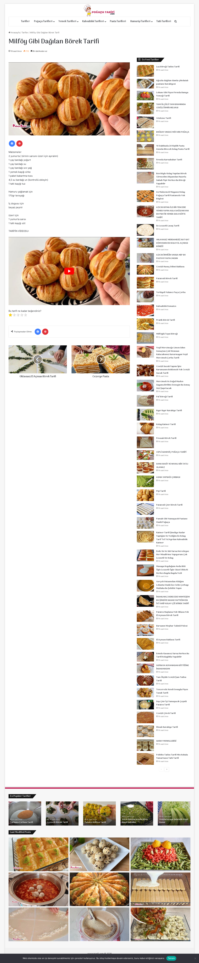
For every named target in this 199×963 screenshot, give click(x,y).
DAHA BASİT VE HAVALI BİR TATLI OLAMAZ (172, 465)
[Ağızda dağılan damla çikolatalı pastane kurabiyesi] (145, 83)
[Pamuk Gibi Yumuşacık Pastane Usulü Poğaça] (145, 523)
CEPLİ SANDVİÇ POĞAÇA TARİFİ (171, 452)
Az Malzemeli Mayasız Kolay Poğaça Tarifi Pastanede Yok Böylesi (170, 195)
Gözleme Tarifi (163, 118)
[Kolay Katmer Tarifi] (145, 428)
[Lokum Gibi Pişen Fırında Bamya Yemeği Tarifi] (145, 95)
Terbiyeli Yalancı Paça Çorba (170, 292)
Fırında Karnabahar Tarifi (169, 160)
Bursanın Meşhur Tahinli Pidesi (171, 626)
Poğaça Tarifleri (43, 21)
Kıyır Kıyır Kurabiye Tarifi (169, 410)
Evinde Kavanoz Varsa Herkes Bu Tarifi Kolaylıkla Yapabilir (172, 655)
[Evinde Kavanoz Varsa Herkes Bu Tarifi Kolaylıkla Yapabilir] (145, 656)
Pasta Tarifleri (118, 21)
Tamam (171, 958)
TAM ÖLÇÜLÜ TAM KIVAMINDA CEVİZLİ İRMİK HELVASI (171, 106)
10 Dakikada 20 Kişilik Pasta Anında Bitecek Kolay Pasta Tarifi (173, 147)
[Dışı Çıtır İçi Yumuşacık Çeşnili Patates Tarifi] (145, 704)
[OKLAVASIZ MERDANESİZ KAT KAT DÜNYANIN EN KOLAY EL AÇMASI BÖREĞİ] (145, 243)
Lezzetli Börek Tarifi (57, 822)
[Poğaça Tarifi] (99, 10)
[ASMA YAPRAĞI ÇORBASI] (145, 481)
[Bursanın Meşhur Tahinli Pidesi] (145, 630)
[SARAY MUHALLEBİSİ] (145, 745)
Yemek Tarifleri (67, 21)
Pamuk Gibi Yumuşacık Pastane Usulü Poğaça (171, 520)
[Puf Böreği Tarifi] (145, 401)
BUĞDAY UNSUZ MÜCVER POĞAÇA (172, 132)
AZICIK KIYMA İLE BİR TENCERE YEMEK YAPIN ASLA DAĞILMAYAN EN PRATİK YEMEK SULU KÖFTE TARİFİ (172, 212)
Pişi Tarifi (161, 491)
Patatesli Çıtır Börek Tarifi (169, 505)
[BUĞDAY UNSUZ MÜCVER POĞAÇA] (145, 136)
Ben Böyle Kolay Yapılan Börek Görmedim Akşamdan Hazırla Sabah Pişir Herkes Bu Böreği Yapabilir (171, 179)
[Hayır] (195, 958)
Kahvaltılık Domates (166, 306)
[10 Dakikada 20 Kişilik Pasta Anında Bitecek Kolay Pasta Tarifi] (145, 150)
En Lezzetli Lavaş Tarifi (167, 226)
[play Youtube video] (69, 271)
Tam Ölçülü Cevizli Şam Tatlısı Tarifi (171, 678)
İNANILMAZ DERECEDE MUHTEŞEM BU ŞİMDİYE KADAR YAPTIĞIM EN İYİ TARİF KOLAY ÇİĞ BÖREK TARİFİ (173, 600)
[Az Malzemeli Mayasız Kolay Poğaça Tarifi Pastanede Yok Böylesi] (145, 196)
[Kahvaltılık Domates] (145, 310)
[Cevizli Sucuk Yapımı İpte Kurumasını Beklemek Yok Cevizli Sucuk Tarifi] (145, 370)
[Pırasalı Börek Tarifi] (145, 442)
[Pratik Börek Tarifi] (145, 324)
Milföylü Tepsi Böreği (167, 334)
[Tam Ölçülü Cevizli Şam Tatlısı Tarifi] (145, 680)
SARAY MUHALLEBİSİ (166, 741)
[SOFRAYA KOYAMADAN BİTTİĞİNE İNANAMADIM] (145, 668)
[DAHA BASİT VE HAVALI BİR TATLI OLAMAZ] (145, 467)
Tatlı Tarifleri (163, 21)
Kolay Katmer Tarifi (166, 424)
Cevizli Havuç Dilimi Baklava (170, 267)
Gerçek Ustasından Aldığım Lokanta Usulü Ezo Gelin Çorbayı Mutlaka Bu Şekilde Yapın (172, 585)
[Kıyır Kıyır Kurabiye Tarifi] (145, 414)
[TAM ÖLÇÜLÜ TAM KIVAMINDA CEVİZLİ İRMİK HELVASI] (145, 108)
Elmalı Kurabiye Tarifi (167, 727)
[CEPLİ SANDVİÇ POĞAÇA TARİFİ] (145, 455)
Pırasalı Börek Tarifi (166, 438)
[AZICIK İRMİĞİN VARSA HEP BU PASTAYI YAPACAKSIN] (145, 258)
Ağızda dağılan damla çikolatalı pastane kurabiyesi (172, 82)
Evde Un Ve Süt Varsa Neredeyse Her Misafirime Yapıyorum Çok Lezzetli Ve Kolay (172, 555)
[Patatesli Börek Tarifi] (145, 282)
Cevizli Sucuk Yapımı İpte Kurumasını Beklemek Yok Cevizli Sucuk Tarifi (173, 370)
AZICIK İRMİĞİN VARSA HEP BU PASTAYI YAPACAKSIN (171, 256)
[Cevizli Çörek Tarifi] (145, 717)
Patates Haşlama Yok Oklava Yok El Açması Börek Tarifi (172, 613)
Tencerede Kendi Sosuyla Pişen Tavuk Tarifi (172, 691)
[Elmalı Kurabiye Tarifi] (145, 731)
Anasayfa (15, 32)
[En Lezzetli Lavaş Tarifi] (145, 230)
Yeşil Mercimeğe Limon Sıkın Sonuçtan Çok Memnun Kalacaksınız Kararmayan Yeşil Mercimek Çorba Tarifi (172, 353)
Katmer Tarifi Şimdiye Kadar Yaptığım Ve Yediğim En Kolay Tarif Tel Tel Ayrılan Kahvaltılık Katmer (171, 538)
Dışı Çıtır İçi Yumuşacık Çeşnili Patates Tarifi (171, 703)
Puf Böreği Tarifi (164, 397)
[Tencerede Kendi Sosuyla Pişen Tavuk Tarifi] (145, 692)
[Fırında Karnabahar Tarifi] (145, 164)
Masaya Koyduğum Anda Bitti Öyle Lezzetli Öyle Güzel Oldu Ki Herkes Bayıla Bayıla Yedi (172, 570)
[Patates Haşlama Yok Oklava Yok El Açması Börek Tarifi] (145, 616)
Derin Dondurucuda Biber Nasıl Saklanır (135, 821)
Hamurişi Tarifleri (140, 21)
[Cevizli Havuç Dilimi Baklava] (145, 270)
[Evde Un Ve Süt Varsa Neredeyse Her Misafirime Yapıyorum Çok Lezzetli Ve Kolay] (145, 555)
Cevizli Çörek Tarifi (166, 713)
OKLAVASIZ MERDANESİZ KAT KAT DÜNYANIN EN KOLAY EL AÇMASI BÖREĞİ (172, 243)
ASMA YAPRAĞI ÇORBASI (168, 477)
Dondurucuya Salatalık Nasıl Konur (173, 821)
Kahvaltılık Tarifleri (93, 21)
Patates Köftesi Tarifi (95, 822)
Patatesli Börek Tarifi (167, 278)
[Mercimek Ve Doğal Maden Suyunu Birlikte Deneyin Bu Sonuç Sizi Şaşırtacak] (145, 385)
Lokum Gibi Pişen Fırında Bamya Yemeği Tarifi (172, 94)
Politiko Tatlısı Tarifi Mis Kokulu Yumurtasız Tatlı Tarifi (172, 756)
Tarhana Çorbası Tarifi (21, 822)
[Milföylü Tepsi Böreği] (145, 338)
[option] (25, 813)
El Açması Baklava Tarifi (168, 640)
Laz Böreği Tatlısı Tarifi (168, 67)
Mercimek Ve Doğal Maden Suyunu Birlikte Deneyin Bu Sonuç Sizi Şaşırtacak (173, 385)
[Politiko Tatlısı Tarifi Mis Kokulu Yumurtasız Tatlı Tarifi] (145, 759)
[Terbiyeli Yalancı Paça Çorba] (145, 296)
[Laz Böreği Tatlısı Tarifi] (145, 71)
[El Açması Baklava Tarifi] (145, 644)
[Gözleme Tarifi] (145, 122)
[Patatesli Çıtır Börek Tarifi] (145, 509)
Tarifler (25, 21)
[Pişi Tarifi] (145, 495)
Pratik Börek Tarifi (165, 320)
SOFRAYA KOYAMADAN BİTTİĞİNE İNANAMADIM (172, 667)
